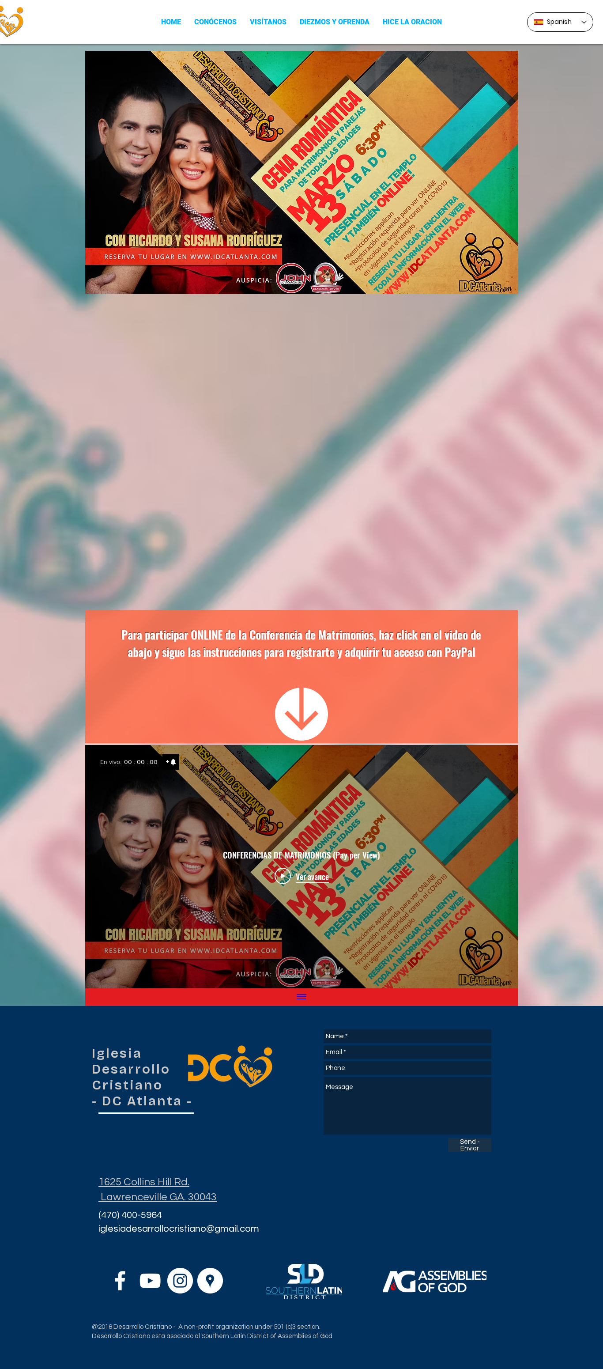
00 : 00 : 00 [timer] (141, 761)
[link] (170, 762)
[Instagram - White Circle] (180, 1280)
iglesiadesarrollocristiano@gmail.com (178, 1229)
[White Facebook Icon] (120, 1280)
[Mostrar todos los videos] (301, 997)
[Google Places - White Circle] (210, 1280)
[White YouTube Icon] (150, 1280)
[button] (215, 22)
